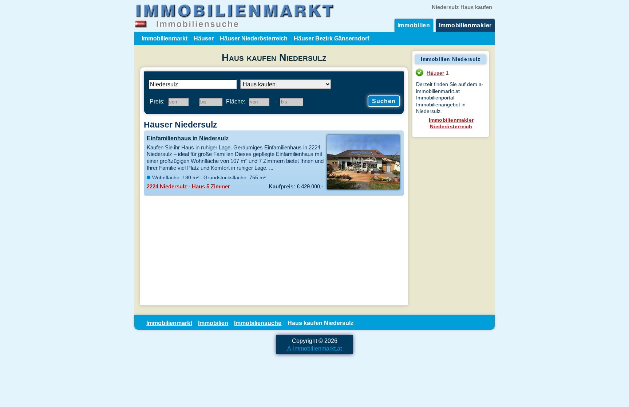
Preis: (157, 101)
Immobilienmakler (465, 25)
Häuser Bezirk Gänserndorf (331, 38)
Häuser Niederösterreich (254, 38)
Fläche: (235, 101)
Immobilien (413, 25)
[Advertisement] (274, 251)
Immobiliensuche (257, 323)
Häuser (204, 38)
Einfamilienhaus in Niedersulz (188, 138)
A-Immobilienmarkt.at (314, 348)
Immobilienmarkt (164, 38)
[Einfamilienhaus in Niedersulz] (363, 188)
